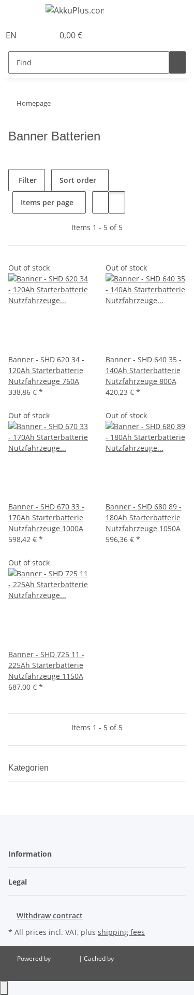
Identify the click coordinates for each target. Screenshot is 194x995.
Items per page (47, 202)
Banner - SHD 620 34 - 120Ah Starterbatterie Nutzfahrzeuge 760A (46, 370)
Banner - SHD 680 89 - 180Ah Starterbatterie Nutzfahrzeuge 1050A (144, 517)
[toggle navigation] (21, 12)
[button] (34, 35)
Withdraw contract (50, 915)
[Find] (177, 62)
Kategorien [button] (29, 767)
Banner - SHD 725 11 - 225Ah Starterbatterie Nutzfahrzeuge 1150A (46, 665)
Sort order (77, 180)
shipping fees (121, 932)
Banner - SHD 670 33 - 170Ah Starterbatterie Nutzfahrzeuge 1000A (46, 517)
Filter (27, 180)
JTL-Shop (65, 958)
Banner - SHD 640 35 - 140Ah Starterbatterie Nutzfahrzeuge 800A (144, 370)
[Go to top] (4, 988)
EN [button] (12, 35)
